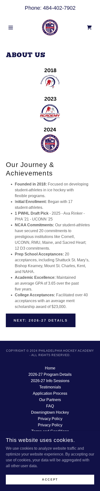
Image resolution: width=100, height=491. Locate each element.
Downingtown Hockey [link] (50, 412)
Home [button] (50, 368)
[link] (50, 27)
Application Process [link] (50, 393)
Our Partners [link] (50, 400)
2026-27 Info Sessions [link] (50, 381)
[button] (12, 27)
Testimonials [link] (50, 387)
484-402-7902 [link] (59, 8)
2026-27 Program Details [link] (50, 374)
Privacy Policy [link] (50, 419)
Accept (50, 479)
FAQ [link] (50, 406)
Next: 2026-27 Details (41, 320)
